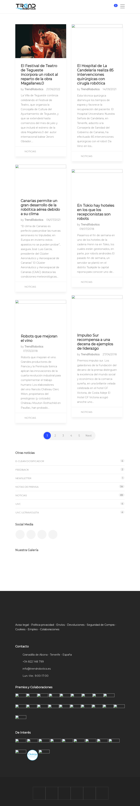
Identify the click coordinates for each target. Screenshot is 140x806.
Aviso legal (22, 624)
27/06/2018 (110, 354)
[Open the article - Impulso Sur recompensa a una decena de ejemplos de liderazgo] (97, 311)
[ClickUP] (23, 564)
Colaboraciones (49, 629)
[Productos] (96, 564)
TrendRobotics (34, 89)
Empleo (33, 629)
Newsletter (23, 478)
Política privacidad (42, 624)
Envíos (60, 624)
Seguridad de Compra (100, 624)
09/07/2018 (86, 229)
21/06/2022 (53, 89)
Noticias (30, 151)
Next (88, 435)
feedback (22, 469)
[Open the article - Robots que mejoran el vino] (40, 314)
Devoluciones (75, 624)
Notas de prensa (26, 486)
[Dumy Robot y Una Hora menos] (59, 564)
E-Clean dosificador (29, 461)
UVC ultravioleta (27, 512)
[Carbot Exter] (77, 564)
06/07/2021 (53, 219)
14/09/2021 (109, 89)
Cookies (20, 629)
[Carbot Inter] (114, 564)
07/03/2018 (30, 351)
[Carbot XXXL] (41, 564)
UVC (18, 503)
